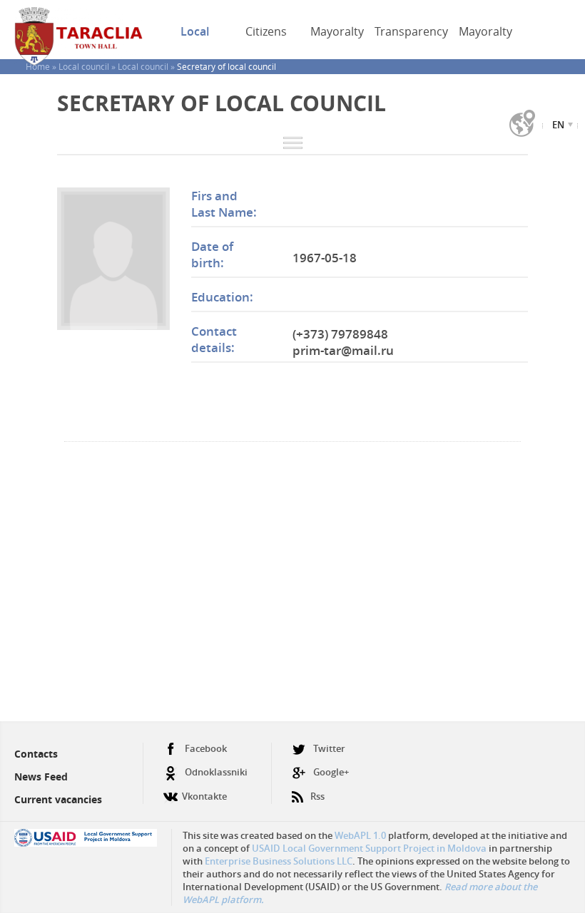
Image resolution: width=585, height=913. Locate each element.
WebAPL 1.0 (360, 835)
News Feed (41, 776)
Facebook (206, 748)
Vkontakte (204, 796)
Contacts (36, 753)
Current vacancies (58, 799)
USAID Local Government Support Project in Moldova (369, 848)
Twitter (329, 748)
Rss (317, 796)
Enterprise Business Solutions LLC (278, 861)
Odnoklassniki (216, 771)
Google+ (331, 771)
